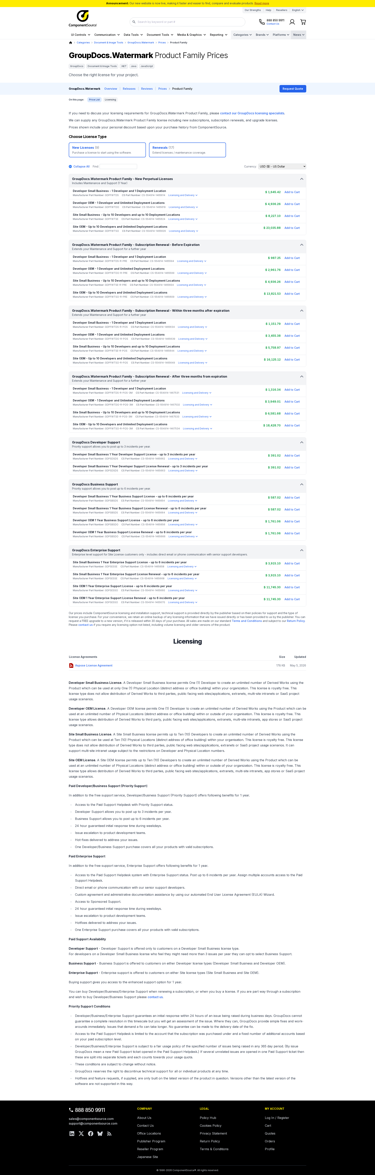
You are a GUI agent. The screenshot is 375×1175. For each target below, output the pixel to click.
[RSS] (109, 1133)
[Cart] (303, 22)
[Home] (70, 43)
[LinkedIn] (72, 1133)
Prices (162, 42)
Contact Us (145, 1126)
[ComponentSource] (83, 18)
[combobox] (187, 21)
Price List (94, 99)
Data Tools (131, 34)
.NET (124, 66)
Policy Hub (208, 1118)
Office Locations (149, 1133)
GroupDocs (76, 66)
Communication (105, 34)
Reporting (216, 34)
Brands (260, 34)
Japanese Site (147, 1157)
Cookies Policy (210, 1126)
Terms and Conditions (247, 620)
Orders (270, 1141)
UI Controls (78, 34)
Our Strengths (253, 10)
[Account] (292, 22)
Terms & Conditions (214, 1149)
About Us (144, 1118)
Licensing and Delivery (181, 195)
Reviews (147, 88)
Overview (110, 88)
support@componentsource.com (93, 1123)
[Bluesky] (100, 1133)
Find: (96, 166)
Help (268, 10)
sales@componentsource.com (91, 1119)
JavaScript (147, 66)
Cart (268, 1126)
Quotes (270, 1133)
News (297, 34)
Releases (129, 88)
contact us (85, 624)
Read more (261, 3)
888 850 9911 (90, 1110)
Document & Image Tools (108, 42)
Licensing (110, 99)
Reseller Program (150, 1149)
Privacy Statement (213, 1133)
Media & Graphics (189, 34)
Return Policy (296, 620)
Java (133, 66)
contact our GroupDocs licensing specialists (252, 113)
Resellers (281, 10)
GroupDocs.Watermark (141, 42)
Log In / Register (277, 1118)
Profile (270, 1149)
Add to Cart (292, 192)
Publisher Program (151, 1141)
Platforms (279, 34)
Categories (240, 34)
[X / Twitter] (81, 1133)
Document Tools (158, 34)
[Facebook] (91, 1133)
